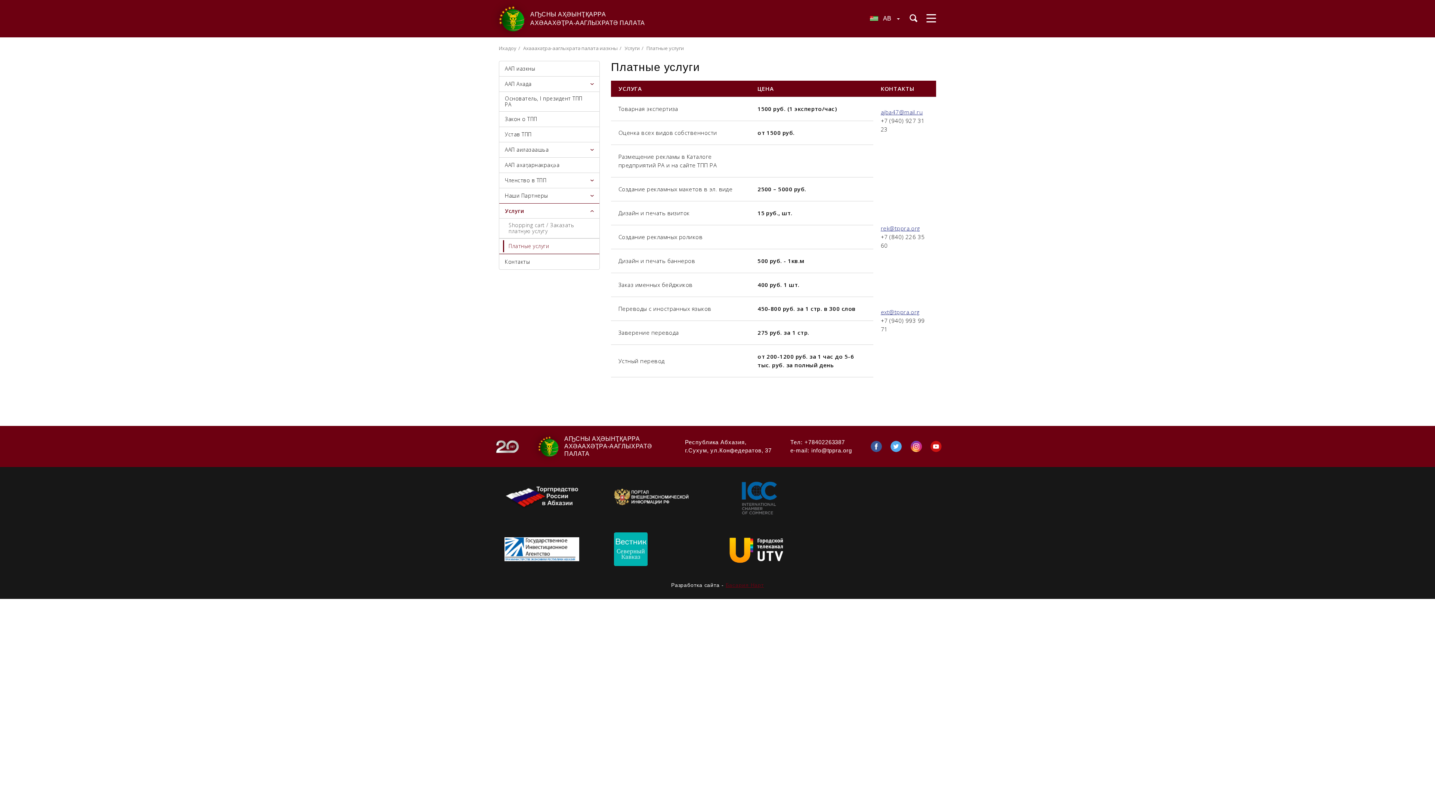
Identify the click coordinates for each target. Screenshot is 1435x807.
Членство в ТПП (525, 180)
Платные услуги (529, 246)
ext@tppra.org (900, 312)
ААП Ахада (518, 83)
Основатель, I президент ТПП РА (544, 101)
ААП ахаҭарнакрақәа (532, 164)
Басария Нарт (745, 585)
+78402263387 (825, 442)
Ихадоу (507, 48)
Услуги (632, 48)
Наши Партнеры (526, 195)
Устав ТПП (518, 134)
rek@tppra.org (900, 228)
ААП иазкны (520, 68)
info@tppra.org (831, 450)
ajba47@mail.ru (902, 112)
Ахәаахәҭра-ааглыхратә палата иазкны (570, 48)
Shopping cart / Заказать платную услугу (541, 228)
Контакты (517, 261)
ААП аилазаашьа (527, 149)
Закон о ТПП (521, 119)
